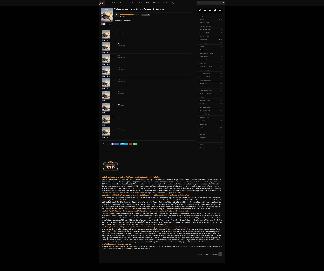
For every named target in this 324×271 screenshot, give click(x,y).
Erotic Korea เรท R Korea (206, 53)
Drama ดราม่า (203, 49)
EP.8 (119, 116)
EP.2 (119, 43)
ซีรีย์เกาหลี (214, 254)
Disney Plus (203, 46)
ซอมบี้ (201, 141)
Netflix (148, 3)
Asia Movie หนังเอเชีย (205, 29)
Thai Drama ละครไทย (205, 107)
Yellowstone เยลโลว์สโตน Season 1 (123, 20)
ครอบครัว (202, 131)
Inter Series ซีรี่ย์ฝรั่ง (205, 76)
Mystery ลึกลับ (203, 83)
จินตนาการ (203, 137)
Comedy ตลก (203, 39)
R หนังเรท (202, 97)
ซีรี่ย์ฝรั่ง (165, 3)
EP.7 (119, 104)
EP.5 (119, 80)
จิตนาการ (202, 134)
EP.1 (119, 31)
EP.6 (119, 92)
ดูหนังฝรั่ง (131, 3)
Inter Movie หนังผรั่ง (205, 73)
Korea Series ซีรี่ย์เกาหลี (206, 80)
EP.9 (119, 128)
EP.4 (119, 67)
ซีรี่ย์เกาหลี (156, 3)
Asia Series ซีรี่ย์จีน (205, 33)
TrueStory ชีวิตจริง (204, 117)
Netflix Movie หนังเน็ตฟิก (206, 90)
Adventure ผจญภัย (204, 22)
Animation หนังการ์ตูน (205, 26)
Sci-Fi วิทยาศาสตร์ (204, 104)
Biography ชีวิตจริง (204, 36)
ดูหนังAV (139, 3)
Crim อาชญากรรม (204, 43)
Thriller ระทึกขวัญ (204, 114)
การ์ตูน (173, 3)
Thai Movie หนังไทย (205, 110)
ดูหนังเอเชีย (121, 3)
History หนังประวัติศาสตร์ (206, 66)
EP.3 (119, 55)
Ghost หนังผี (203, 63)
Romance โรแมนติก (205, 100)
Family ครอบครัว (204, 56)
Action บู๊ (202, 19)
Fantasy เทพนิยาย (204, 60)
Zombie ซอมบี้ (203, 124)
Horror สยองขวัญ (204, 70)
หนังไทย (200, 254)
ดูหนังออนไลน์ (110, 3)
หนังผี (207, 254)
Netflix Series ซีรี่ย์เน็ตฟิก (206, 93)
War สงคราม (203, 120)
